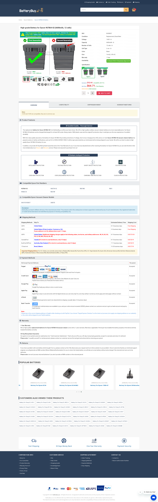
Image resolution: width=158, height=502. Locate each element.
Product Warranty (25, 463)
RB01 (110, 188)
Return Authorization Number (121, 460)
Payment (128, 2)
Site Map (22, 473)
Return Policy (54, 468)
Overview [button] (33, 105)
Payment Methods (87, 463)
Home (20, 20)
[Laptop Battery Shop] (33, 10)
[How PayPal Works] (104, 488)
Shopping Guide (90, 2)
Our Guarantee (24, 460)
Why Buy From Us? (25, 465)
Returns (121, 2)
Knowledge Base (55, 465)
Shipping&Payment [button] (94, 105)
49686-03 (24, 192)
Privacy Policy (23, 468)
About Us (22, 458)
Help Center (54, 460)
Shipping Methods (87, 460)
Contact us (101, 2)
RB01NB (82, 188)
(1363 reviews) (92, 89)
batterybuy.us (56, 495)
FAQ (52, 458)
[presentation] (34, 105)
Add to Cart (105, 93)
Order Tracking (111, 2)
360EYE (53, 202)
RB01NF (53, 192)
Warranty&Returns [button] (124, 105)
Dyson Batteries (28, 20)
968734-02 (54, 188)
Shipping (137, 2)
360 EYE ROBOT (26, 202)
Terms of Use (23, 471)
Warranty (46, 148)
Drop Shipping (86, 465)
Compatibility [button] (64, 105)
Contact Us (115, 458)
